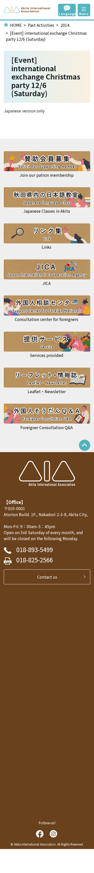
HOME (16, 25)
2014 (64, 25)
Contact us (49, 577)
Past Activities (41, 25)
